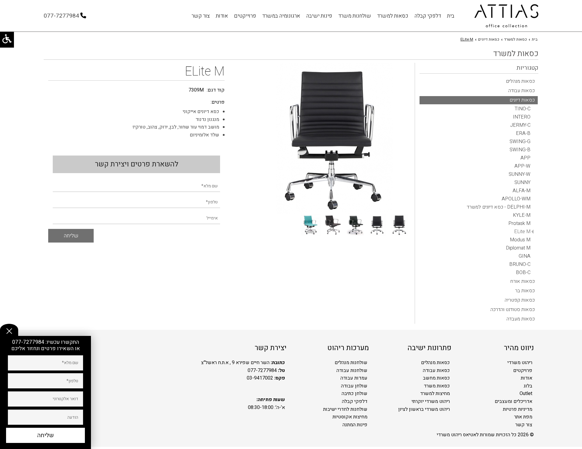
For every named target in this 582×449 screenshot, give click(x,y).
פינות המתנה (355, 424)
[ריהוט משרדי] (506, 16)
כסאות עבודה (436, 370)
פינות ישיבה (319, 16)
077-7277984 (28, 342)
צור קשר (201, 16)
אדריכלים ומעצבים (513, 401)
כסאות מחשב (436, 378)
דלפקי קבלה (427, 16)
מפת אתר (523, 417)
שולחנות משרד (354, 16)
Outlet (526, 393)
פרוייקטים (245, 16)
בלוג (527, 386)
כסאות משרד (437, 386)
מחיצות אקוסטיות (350, 417)
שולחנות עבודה (351, 370)
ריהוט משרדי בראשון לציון (424, 409)
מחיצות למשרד (435, 393)
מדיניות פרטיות (517, 409)
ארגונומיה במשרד (281, 16)
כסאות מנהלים (435, 362)
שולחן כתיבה (354, 393)
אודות (222, 16)
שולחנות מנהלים (351, 362)
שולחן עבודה (354, 386)
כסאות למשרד (392, 16)
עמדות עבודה (353, 378)
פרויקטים (522, 370)
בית (450, 16)
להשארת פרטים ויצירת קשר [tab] (136, 164)
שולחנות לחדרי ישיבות (345, 409)
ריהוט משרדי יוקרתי (431, 401)
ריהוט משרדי (519, 362)
